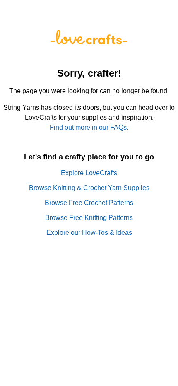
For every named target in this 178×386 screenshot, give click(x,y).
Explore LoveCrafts (89, 172)
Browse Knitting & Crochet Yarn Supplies (89, 187)
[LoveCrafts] (89, 42)
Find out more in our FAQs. (89, 127)
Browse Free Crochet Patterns (89, 202)
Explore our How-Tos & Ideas (89, 232)
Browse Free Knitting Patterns (89, 217)
